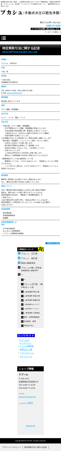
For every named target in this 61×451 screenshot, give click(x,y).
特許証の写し (29, 325)
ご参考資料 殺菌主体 (32, 300)
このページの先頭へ (53, 243)
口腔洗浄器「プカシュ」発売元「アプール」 (30, 14)
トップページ (25, 343)
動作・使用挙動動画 (31, 317)
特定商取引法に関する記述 (35, 447)
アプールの (24, 340)
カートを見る (53, 32)
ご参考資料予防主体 (31, 292)
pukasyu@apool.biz (14, 93)
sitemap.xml (30, 426)
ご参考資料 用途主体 (32, 296)
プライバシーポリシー (11, 447)
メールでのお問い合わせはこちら (45, 29)
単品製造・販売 (30, 321)
